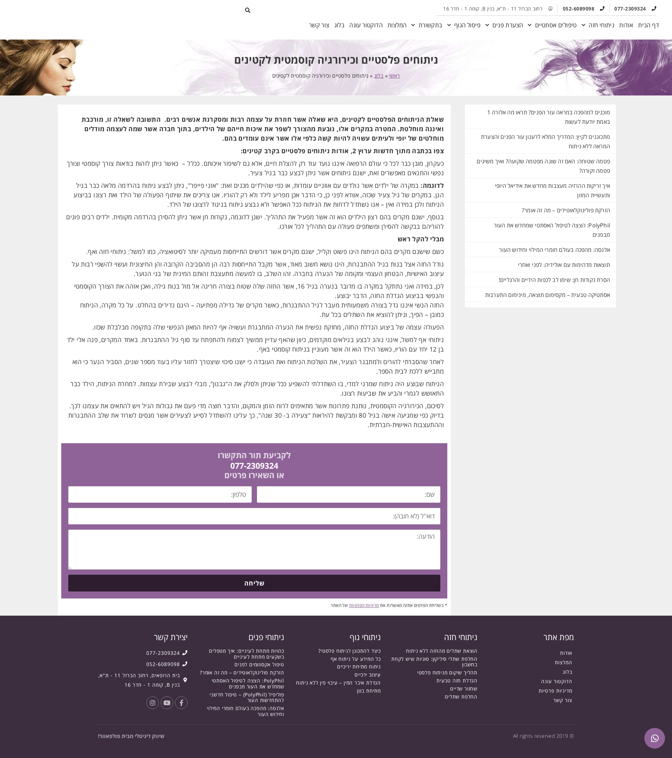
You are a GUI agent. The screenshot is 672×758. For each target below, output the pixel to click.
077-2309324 (254, 465)
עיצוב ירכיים (368, 674)
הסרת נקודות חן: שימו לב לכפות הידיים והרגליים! (554, 280)
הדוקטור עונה (366, 25)
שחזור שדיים (463, 688)
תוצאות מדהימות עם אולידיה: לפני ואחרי (564, 265)
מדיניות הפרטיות (364, 605)
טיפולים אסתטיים (556, 25)
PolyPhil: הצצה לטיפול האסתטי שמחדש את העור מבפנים (248, 683)
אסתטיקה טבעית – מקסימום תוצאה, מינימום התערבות (547, 295)
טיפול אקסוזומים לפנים (259, 664)
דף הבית (648, 25)
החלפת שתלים (461, 696)
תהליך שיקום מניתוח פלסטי (447, 672)
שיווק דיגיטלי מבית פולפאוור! (131, 735)
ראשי (394, 75)
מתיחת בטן (369, 690)
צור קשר (319, 25)
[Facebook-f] (181, 702)
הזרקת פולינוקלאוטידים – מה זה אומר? (566, 210)
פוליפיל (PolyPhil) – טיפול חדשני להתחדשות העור (247, 697)
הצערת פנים (507, 25)
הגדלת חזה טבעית (456, 680)
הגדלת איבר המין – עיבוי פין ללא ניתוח (338, 682)
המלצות (396, 25)
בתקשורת (430, 25)
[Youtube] (167, 702)
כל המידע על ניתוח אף (356, 659)
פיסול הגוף (467, 25)
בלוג (339, 25)
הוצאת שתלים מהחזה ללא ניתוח (441, 650)
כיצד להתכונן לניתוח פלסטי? (349, 650)
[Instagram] (152, 702)
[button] (248, 10)
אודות (626, 25)
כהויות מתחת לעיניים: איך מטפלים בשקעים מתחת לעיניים (246, 653)
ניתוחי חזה (601, 25)
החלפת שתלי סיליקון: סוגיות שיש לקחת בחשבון (434, 662)
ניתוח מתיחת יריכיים (359, 666)
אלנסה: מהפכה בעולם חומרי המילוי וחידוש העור (554, 250)
